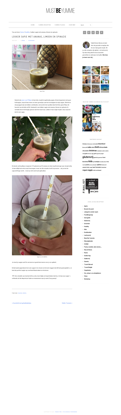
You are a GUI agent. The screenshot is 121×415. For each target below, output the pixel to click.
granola (96, 157)
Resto (86, 253)
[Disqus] (42, 332)
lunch (83, 164)
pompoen (94, 164)
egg (92, 153)
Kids (85, 229)
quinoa (99, 165)
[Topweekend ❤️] (96, 88)
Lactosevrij (87, 235)
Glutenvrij (87, 220)
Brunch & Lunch (89, 209)
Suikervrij (87, 258)
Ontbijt (86, 244)
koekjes (97, 162)
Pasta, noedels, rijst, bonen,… (93, 247)
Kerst (104, 157)
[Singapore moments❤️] (96, 79)
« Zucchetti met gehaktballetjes (21, 303)
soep (91, 167)
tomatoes (103, 167)
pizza (91, 164)
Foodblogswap (88, 215)
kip (93, 161)
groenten (100, 157)
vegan (84, 170)
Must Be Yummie (60, 10)
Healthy (24, 293)
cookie (103, 150)
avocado (95, 144)
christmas (93, 150)
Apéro (86, 206)
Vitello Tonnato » (67, 303)
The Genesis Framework (70, 411)
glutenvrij (87, 157)
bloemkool (101, 144)
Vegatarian (87, 270)
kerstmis (85, 162)
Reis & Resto (88, 250)
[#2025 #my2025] (105, 79)
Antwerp (84, 144)
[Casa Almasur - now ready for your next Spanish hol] (105, 70)
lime (108, 161)
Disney (89, 153)
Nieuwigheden (88, 241)
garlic (95, 153)
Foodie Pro (58, 411)
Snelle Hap (87, 255)
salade (84, 167)
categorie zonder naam (91, 212)
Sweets (86, 261)
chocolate (85, 151)
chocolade (103, 147)
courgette (85, 153)
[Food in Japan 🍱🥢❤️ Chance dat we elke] (96, 70)
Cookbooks (99, 150)
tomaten (98, 167)
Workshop (87, 279)
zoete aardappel (97, 170)
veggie (90, 170)
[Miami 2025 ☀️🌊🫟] (105, 88)
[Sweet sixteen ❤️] (86, 79)
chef (92, 147)
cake (89, 147)
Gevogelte (87, 218)
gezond (98, 153)
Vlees (86, 276)
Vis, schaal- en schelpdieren (92, 273)
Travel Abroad (88, 264)
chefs (97, 147)
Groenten (20, 293)
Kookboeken (88, 232)
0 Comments (31, 40)
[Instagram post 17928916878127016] (86, 70)
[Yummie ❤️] (86, 88)
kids (90, 161)
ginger (102, 153)
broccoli (84, 147)
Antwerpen (90, 144)
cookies (107, 150)
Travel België (88, 267)
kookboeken (103, 161)
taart (93, 167)
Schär (87, 167)
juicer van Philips (26, 100)
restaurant (104, 164)
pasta (87, 165)
